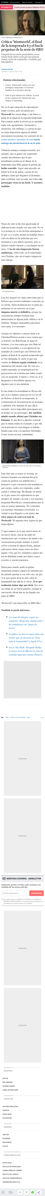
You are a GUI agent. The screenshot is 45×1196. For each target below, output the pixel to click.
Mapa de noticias (27, 2)
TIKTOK (5, 1146)
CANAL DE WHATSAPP (10, 1090)
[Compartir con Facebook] (21, 1192)
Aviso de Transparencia (12, 1178)
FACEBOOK (6, 1138)
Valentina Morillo (7, 69)
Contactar (8, 1099)
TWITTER (5, 1135)
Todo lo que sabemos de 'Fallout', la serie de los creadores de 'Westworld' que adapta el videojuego (22, 98)
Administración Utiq (11, 1182)
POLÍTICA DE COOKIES (10, 1174)
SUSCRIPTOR (7, 1118)
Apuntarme (36, 893)
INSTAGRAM (6, 1142)
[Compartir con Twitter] (27, 1192)
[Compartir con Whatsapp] (33, 1192)
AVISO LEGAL (7, 1163)
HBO (7, 717)
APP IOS (5, 1078)
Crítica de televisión (17, 717)
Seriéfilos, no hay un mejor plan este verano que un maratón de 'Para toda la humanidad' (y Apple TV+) (26, 637)
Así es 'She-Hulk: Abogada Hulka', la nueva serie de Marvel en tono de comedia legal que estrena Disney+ (26, 651)
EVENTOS (5, 1110)
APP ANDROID (7, 1082)
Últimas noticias (15, 2)
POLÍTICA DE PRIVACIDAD (11, 1167)
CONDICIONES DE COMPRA (12, 1170)
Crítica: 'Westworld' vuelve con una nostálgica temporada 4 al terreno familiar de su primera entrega (20, 87)
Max (28, 717)
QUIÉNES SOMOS (8, 1086)
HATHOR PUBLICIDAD (10, 1106)
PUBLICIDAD (7, 1114)
